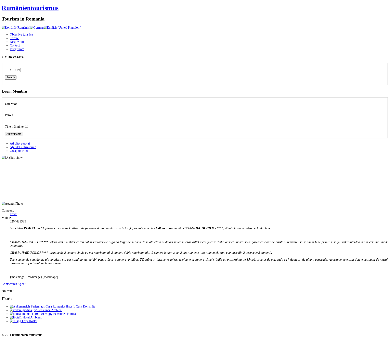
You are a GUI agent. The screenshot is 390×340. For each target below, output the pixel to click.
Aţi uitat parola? (20, 143)
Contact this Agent (13, 284)
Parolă (9, 115)
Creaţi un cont (19, 150)
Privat (13, 214)
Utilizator (11, 104)
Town (17, 69)
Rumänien (30, 8)
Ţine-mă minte (14, 126)
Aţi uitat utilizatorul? (23, 147)
